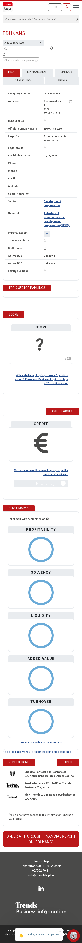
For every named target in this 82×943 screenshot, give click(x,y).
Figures (66, 72)
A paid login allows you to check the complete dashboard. (37, 751)
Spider (62, 80)
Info (11, 72)
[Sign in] (67, 7)
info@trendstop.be (41, 875)
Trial (55, 7)
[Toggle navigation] (75, 6)
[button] (47, 233)
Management (37, 72)
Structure (23, 80)
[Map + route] (70, 101)
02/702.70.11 (41, 871)
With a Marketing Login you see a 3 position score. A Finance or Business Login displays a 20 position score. (41, 379)
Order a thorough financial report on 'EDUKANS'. (41, 839)
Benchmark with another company (41, 742)
